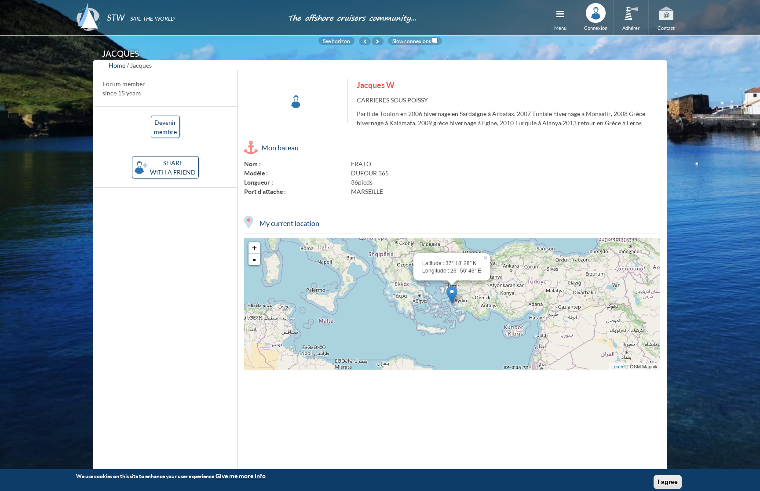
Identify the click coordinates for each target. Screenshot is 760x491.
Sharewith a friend (173, 167)
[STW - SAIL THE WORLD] (177, 5)
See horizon (336, 41)
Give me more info (241, 476)
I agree (668, 481)
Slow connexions (411, 41)
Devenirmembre (165, 127)
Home (117, 65)
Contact (666, 28)
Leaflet (618, 366)
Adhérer (630, 28)
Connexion (595, 28)
